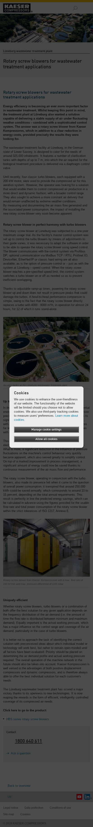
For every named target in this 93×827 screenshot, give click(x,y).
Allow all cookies (46, 439)
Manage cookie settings (46, 429)
